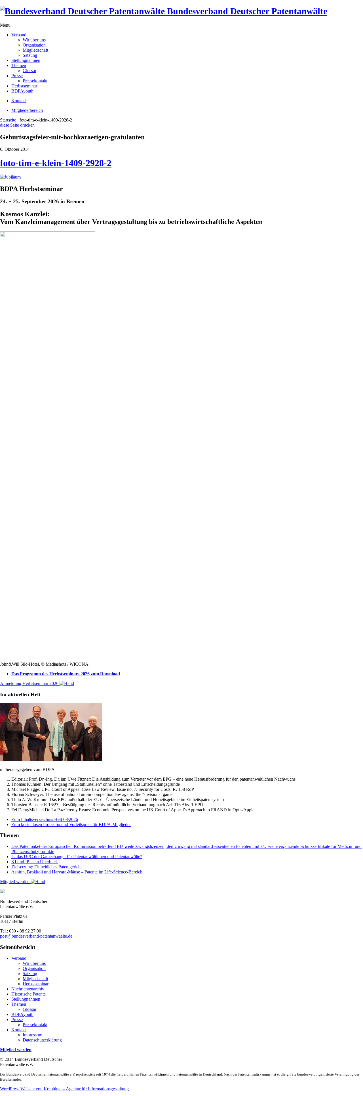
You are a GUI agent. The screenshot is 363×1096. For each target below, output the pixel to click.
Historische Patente (28, 994)
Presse (17, 75)
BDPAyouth (22, 91)
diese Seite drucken (17, 125)
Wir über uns (34, 39)
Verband (18, 34)
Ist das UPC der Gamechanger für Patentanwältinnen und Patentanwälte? (76, 856)
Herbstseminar (24, 85)
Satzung (30, 55)
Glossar (29, 70)
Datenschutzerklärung (42, 1040)
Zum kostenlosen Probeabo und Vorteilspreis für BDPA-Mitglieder (71, 824)
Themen (18, 65)
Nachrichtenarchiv (27, 988)
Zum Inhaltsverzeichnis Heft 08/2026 (44, 819)
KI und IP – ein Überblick (34, 861)
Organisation (34, 45)
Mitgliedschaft (35, 50)
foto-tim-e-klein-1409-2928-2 (55, 163)
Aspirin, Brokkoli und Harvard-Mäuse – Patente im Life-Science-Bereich (76, 871)
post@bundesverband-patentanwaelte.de (36, 936)
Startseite (8, 120)
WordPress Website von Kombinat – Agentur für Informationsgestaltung (64, 1088)
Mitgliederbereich (27, 110)
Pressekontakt (35, 80)
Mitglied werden (15, 881)
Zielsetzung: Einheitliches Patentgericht (46, 866)
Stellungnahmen (25, 60)
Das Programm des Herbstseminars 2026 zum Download (65, 673)
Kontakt (18, 100)
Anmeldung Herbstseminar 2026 (30, 683)
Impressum (32, 1034)
